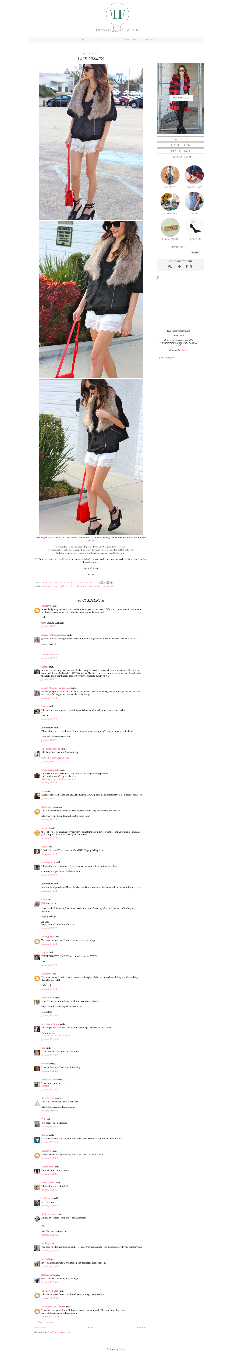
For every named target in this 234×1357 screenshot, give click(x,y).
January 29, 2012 (49, 1158)
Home (91, 1327)
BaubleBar (132, 537)
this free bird (47, 1275)
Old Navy (80, 586)
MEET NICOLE (181, 97)
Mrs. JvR (45, 1259)
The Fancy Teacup (50, 749)
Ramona (45, 706)
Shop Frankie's (48, 537)
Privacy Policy (166, 358)
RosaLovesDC (48, 1182)
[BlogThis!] (102, 582)
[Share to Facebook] (108, 582)
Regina (44, 1135)
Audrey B (46, 828)
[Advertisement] (177, 304)
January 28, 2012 (49, 1015)
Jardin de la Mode (50, 1079)
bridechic (46, 1063)
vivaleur (184, 350)
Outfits (88, 586)
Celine (72, 586)
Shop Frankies (108, 586)
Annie (44, 846)
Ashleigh (45, 1243)
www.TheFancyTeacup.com (55, 758)
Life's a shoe (47, 1198)
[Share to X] (105, 582)
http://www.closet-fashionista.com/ (58, 779)
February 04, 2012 (50, 1316)
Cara (43, 899)
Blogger (123, 1349)
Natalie (44, 667)
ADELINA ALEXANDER (53, 1306)
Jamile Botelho (48, 997)
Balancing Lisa (48, 807)
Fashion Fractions (50, 655)
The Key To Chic (49, 1291)
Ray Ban (91, 541)
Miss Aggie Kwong (50, 1024)
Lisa (43, 791)
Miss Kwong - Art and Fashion (56, 1035)
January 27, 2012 (49, 626)
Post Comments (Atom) (59, 1332)
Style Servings (48, 1098)
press (112, 40)
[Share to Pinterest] (111, 582)
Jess (43, 1048)
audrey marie (48, 1166)
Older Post (141, 1327)
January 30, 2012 (49, 1205)
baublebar (63, 586)
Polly (44, 1119)
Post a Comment (46, 1322)
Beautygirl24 (47, 936)
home (82, 40)
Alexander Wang (49, 586)
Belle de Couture (49, 1214)
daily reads (130, 40)
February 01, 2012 (50, 1298)
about (97, 40)
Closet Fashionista (50, 770)
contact (150, 40)
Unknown (46, 606)
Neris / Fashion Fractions (53, 635)
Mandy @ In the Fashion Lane (56, 688)
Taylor (44, 952)
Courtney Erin (48, 862)
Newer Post (40, 1327)
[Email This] (99, 582)
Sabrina (45, 1086)
